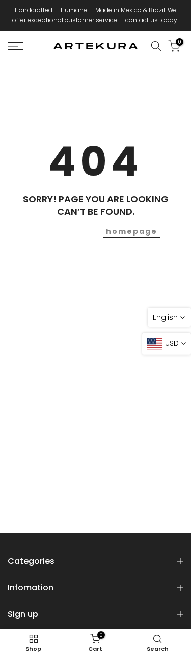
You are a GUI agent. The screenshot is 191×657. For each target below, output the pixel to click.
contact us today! (152, 20)
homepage (131, 231)
